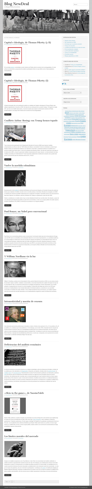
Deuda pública (72, 121)
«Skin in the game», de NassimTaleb (24, 393)
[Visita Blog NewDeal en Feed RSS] (65, 84)
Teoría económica (72, 136)
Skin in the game (37, 419)
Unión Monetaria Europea (78, 139)
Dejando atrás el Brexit (70, 40)
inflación (84, 125)
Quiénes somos (12, 31)
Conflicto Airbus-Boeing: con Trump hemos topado (30, 120)
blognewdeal (25, 371)
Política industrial (78, 130)
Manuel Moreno (9, 44)
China (67, 114)
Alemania (67, 111)
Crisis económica (78, 117)
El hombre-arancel (69, 54)
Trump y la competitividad (70, 52)
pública (16, 190)
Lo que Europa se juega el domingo (77, 71)
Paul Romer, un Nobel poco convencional (25, 211)
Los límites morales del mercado (21, 436)
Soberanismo (82, 134)
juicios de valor (51, 371)
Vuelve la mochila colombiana (19, 165)
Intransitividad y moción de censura (23, 301)
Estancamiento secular (75, 123)
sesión (43, 467)
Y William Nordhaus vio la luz (20, 256)
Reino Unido (74, 134)
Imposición (80, 125)
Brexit (67, 113)
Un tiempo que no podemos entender (73, 44)
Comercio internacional (79, 114)
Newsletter (21, 31)
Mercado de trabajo (77, 127)
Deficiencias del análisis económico (22, 344)
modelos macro (7, 372)
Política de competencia (80, 128)
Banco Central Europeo (73, 111)
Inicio (5, 31)
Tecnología (66, 136)
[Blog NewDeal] (46, 15)
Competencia (66, 116)
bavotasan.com (84, 487)
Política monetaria (76, 132)
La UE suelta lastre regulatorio (72, 50)
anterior (12, 67)
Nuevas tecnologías (71, 128)
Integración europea (69, 127)
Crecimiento (73, 117)
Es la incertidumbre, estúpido (71, 49)
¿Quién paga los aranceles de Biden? (76, 69)
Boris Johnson (81, 111)
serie (5, 374)
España (77, 121)
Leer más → (7, 74)
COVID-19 (77, 116)
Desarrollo (70, 119)
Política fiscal (70, 130)
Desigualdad (75, 119)
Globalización (74, 125)
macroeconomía (17, 372)
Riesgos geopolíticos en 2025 (71, 55)
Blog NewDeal (16, 4)
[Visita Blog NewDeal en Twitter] (63, 84)
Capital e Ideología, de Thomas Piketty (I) (26, 80)
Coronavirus (71, 116)
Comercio (71, 114)
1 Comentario (20, 167)
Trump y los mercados (70, 45)
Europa (67, 125)
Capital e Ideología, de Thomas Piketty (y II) (27, 42)
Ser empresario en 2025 (70, 42)
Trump (78, 136)
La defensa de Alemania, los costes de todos (75, 47)
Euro (82, 123)
